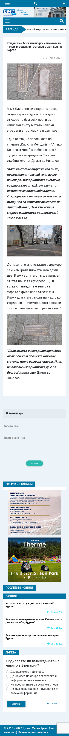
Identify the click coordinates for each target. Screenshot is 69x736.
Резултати (52, 703)
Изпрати (34, 463)
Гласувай (16, 703)
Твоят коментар (14, 437)
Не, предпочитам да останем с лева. (34, 684)
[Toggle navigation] (7, 3)
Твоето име (11, 426)
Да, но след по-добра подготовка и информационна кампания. (33, 678)
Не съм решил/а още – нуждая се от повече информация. (34, 691)
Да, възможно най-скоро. (27, 671)
